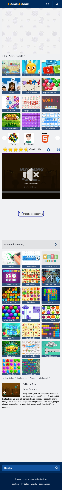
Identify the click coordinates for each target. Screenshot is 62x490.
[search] (56, 468)
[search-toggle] (47, 4)
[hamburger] (3, 4)
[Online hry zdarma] (18, 4)
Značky (34, 484)
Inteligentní (43, 378)
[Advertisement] (27, 30)
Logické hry (22, 378)
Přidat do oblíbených (33, 214)
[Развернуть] (58, 150)
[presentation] (4, 138)
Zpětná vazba (44, 484)
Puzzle (32, 378)
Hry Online (9, 378)
